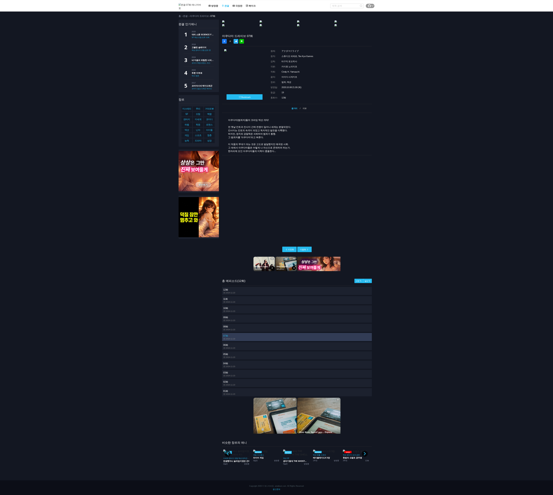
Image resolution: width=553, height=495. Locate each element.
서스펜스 (230, 455)
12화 (229, 291)
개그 (208, 63)
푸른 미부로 (197, 73)
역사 (193, 76)
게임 (187, 135)
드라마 (198, 140)
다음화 (303, 249)
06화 (229, 346)
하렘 (187, 124)
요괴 (324, 455)
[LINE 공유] (241, 41)
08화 (229, 328)
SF (193, 37)
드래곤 (203, 89)
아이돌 (209, 130)
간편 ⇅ (358, 281)
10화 (229, 309)
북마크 (252, 6)
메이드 (209, 89)
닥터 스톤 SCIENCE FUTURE (203, 34)
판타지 (198, 50)
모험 (200, 37)
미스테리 (186, 108)
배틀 (288, 455)
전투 (204, 37)
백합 (209, 114)
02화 (229, 383)
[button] (365, 454)
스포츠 (198, 135)
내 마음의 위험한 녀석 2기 (203, 60)
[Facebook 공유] (224, 41)
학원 (199, 63)
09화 (229, 318)
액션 (196, 37)
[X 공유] (230, 41)
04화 (229, 365)
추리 (198, 108)
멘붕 (210, 50)
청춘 (197, 76)
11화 (229, 300)
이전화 (291, 249)
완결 (226, 6)
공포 (207, 50)
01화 (229, 392)
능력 (187, 140)
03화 (229, 374)
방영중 (214, 6)
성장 (209, 140)
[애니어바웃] (190, 5)
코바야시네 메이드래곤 (202, 86)
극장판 (238, 6)
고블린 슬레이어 (199, 47)
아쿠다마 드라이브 (199, 16)
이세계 (198, 119)
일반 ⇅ (367, 281)
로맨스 (203, 63)
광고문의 (276, 489)
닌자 (198, 130)
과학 (207, 37)
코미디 (194, 63)
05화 (229, 355)
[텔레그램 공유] (236, 41)
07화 (229, 337)
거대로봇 (209, 108)
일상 (199, 89)
